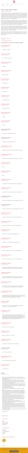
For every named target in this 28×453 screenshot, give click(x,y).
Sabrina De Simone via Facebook (6, 221)
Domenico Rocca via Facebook (5, 162)
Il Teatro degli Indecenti (5, 431)
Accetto (11, 451)
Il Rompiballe (4, 38)
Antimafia (3, 5)
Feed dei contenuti (5, 422)
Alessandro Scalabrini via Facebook (6, 291)
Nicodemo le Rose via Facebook (6, 179)
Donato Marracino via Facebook (6, 263)
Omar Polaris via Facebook (5, 301)
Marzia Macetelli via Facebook (5, 229)
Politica (10, 38)
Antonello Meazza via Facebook (6, 322)
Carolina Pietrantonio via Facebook (6, 154)
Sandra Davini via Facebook (5, 95)
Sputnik (3, 433)
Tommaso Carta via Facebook (5, 112)
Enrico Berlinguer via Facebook (6, 310)
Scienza (11, 5)
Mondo (7, 5)
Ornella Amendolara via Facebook (6, 356)
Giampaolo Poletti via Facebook (6, 339)
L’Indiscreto (4, 432)
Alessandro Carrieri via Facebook (6, 70)
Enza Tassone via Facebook (5, 364)
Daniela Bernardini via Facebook (6, 62)
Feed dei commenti (5, 423)
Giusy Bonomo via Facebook (5, 331)
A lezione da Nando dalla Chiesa (7, 40)
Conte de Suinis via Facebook (5, 45)
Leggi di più (16, 451)
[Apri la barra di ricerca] (26, 7)
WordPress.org (4, 424)
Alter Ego (3, 39)
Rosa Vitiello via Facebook (5, 87)
